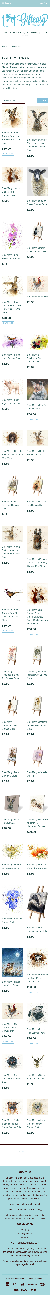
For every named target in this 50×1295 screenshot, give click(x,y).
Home (4, 47)
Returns (25, 1237)
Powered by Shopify (34, 1278)
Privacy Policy (25, 1233)
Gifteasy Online (18, 1278)
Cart (45, 3)
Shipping (25, 1229)
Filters (42, 100)
